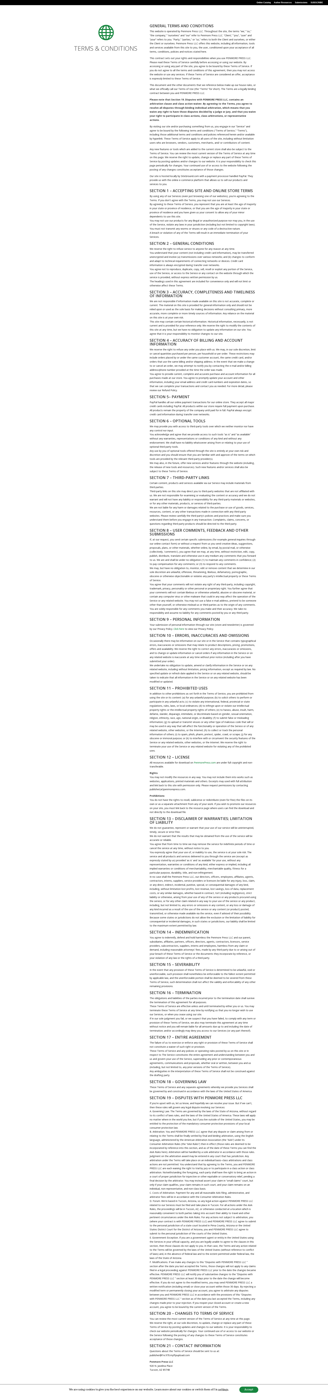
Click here (179, 628)
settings (223, 1389)
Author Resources (283, 3)
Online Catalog (264, 3)
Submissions (301, 3)
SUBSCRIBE (317, 3)
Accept (248, 1389)
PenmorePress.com (205, 762)
